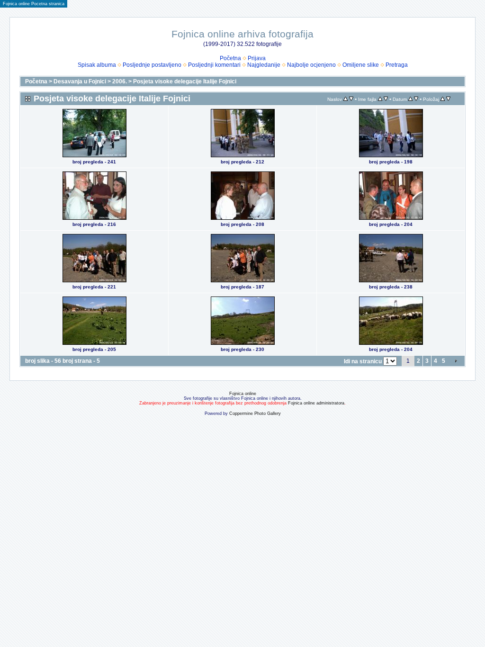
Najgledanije (263, 65)
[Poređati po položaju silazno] (448, 99)
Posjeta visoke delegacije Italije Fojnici (184, 81)
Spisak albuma (97, 65)
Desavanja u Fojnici (80, 81)
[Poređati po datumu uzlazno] (410, 99)
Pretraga (397, 65)
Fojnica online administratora (316, 403)
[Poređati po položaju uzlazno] (442, 99)
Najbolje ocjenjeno (311, 65)
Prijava (257, 58)
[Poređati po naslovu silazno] (351, 99)
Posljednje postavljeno (152, 65)
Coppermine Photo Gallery (255, 413)
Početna (230, 58)
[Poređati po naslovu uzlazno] (345, 99)
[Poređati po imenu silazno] (386, 99)
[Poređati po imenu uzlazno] (380, 99)
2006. (119, 81)
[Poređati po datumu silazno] (416, 99)
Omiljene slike (360, 65)
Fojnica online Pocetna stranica (33, 3)
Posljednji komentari (214, 65)
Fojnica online (242, 393)
